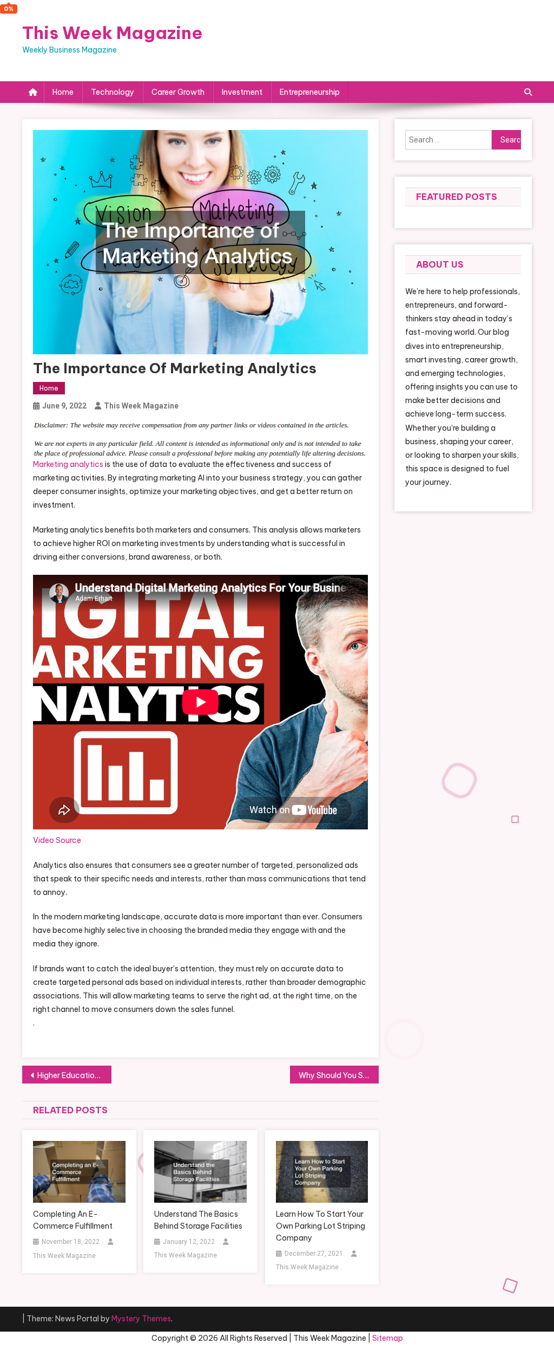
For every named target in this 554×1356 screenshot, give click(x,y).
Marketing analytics (68, 464)
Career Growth (178, 92)
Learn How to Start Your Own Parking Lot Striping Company (320, 1226)
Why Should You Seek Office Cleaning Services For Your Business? (339, 1075)
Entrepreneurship (310, 92)
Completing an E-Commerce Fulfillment (73, 1220)
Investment (242, 92)
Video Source (57, 840)
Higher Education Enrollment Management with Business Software (74, 1075)
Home (63, 92)
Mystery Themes (141, 1318)
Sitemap (387, 1338)
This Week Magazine (112, 32)
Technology (112, 92)
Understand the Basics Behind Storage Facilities (198, 1220)
